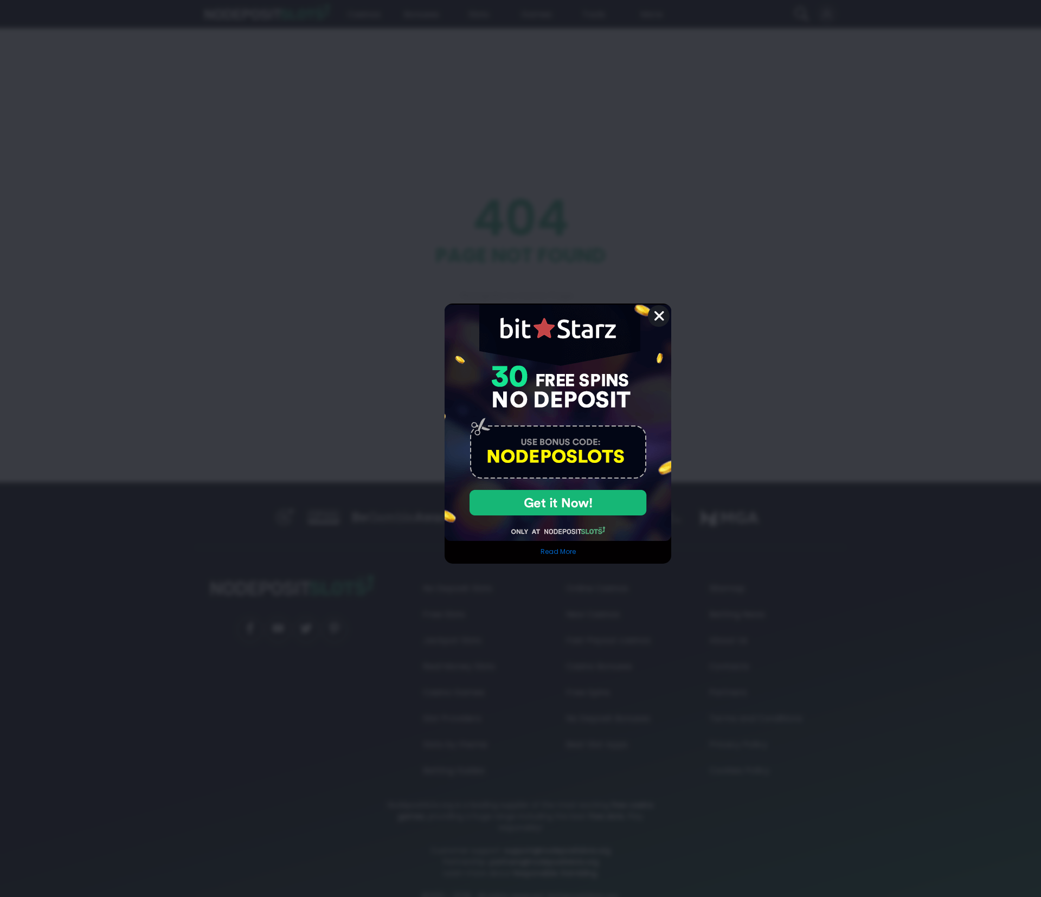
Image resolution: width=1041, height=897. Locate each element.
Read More (558, 551)
